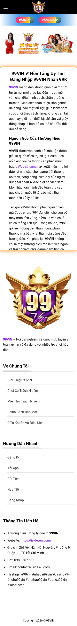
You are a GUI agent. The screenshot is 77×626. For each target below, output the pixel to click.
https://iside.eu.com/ (36, 540)
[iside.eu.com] (38, 7)
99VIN (7, 339)
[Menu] (5, 7)
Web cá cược (27, 167)
